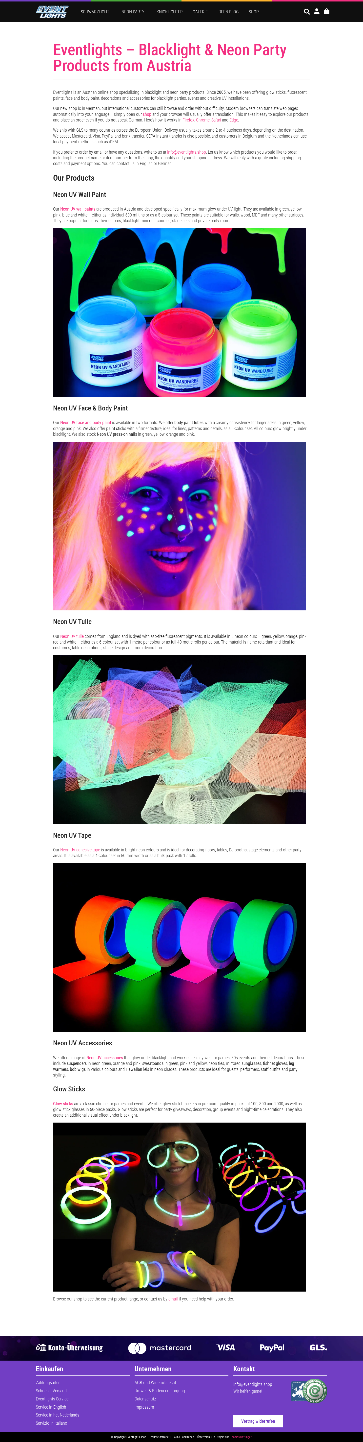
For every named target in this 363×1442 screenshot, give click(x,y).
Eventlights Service (52, 1398)
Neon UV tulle (72, 636)
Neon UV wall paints (77, 209)
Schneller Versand (51, 1390)
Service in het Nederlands (57, 1415)
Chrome (203, 119)
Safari (216, 119)
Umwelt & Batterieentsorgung (160, 1390)
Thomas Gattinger (240, 1437)
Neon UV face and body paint (85, 422)
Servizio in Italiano (51, 1423)
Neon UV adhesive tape (80, 849)
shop (147, 114)
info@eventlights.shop (186, 152)
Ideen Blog (228, 11)
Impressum (144, 1407)
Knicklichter (170, 11)
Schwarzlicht (95, 11)
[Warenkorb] (327, 11)
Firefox (188, 119)
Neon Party (132, 11)
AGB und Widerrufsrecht (155, 1382)
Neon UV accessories (104, 1057)
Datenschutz (145, 1398)
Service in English (51, 1407)
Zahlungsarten (48, 1382)
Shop (254, 11)
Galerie (200, 11)
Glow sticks (63, 1103)
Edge (233, 119)
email (173, 1298)
